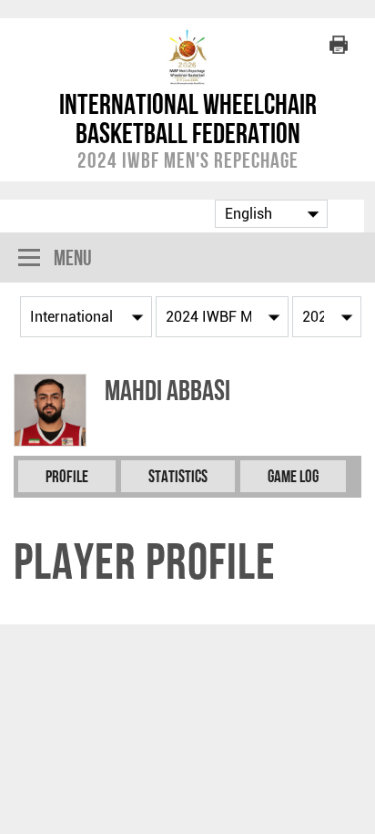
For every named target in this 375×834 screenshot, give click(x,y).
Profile (67, 476)
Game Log (293, 476)
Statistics (178, 476)
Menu (73, 257)
